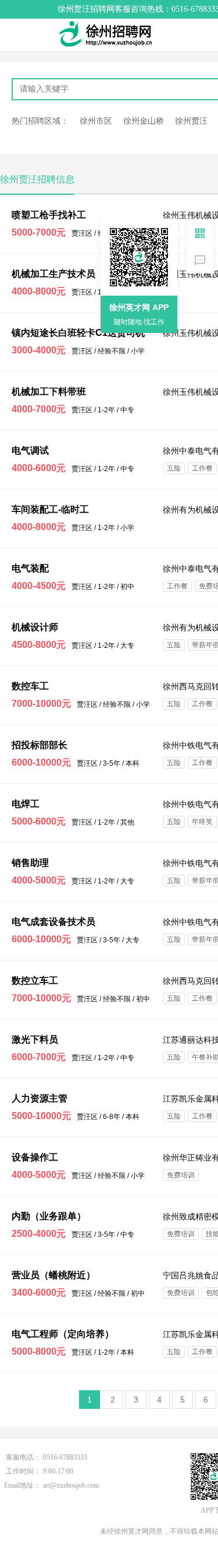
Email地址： (22, 1485)
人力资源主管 (39, 1098)
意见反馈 (200, 260)
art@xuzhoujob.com (71, 1485)
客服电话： (23, 1457)
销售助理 (30, 863)
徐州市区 (96, 120)
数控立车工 (35, 981)
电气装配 (30, 568)
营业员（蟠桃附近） (53, 1275)
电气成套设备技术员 (53, 922)
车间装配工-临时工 (50, 509)
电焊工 (26, 804)
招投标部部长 (39, 745)
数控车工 (30, 686)
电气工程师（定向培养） (63, 1334)
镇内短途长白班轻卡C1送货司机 (78, 333)
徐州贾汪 (191, 120)
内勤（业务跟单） (49, 1216)
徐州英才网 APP (139, 307)
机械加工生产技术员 (53, 274)
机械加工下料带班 (49, 392)
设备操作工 (35, 1157)
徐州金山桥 (143, 120)
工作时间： (23, 1471)
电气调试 (30, 450)
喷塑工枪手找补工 (49, 215)
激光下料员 (35, 1039)
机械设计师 (35, 627)
